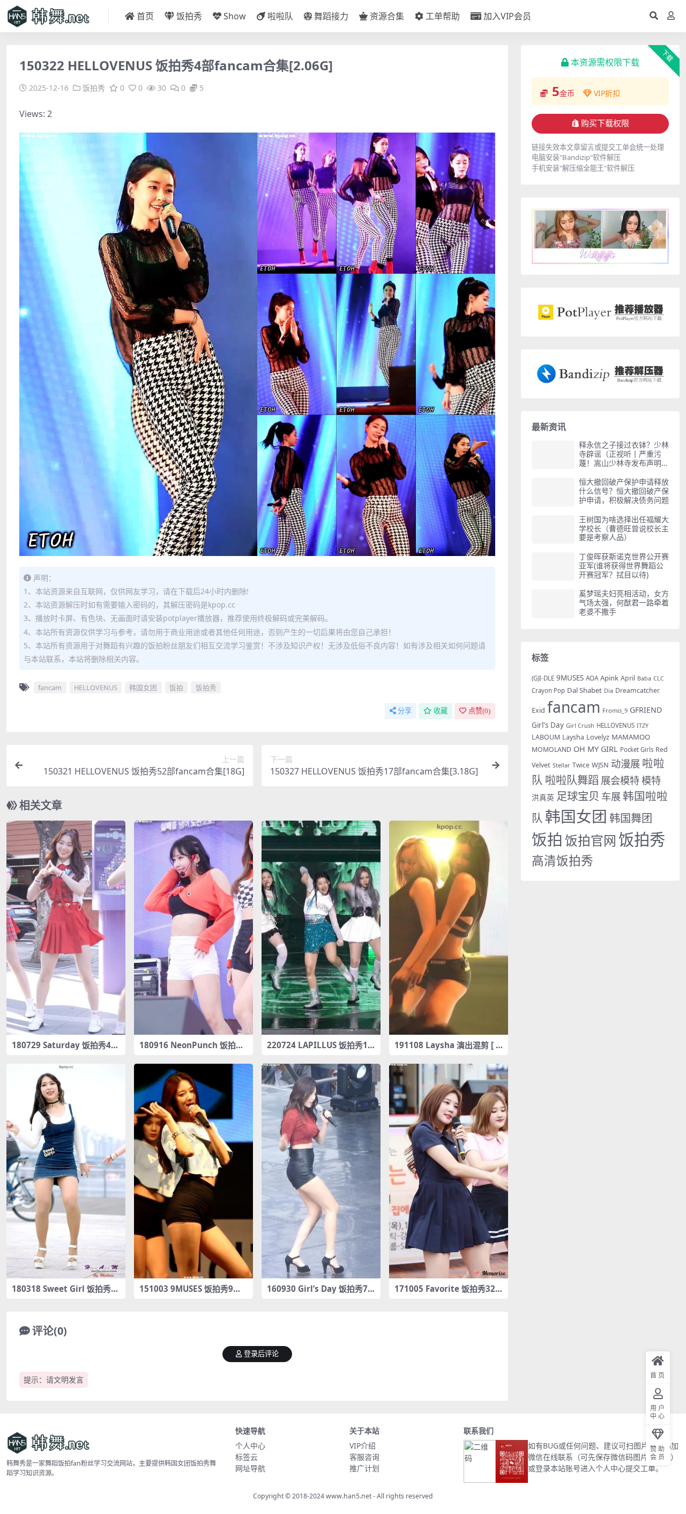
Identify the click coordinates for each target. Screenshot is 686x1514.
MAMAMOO (631, 737)
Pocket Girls (636, 749)
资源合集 (387, 16)
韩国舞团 (630, 817)
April (628, 678)
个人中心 (250, 1445)
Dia (608, 690)
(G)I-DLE (543, 678)
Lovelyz (597, 737)
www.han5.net (348, 1496)
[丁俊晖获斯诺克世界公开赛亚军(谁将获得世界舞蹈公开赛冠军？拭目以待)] (553, 566)
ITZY (642, 725)
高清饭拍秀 (562, 860)
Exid (538, 710)
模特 (651, 780)
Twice (581, 765)
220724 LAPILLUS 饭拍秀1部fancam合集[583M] (317, 1050)
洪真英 (543, 797)
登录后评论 (261, 1354)
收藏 (441, 711)
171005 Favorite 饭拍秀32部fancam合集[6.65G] (444, 1293)
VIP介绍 (362, 1445)
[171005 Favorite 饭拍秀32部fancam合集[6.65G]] (448, 1171)
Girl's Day (548, 725)
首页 (145, 16)
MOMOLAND (551, 749)
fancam (50, 687)
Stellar (561, 765)
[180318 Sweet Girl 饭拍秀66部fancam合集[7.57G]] (65, 1171)
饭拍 (176, 687)
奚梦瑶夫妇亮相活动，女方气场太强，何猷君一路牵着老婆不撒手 (624, 602)
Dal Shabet (584, 690)
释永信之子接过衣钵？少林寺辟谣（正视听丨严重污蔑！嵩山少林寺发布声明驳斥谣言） (624, 458)
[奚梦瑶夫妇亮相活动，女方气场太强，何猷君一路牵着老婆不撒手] (553, 603)
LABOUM (546, 737)
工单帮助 (443, 16)
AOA (592, 678)
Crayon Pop (548, 690)
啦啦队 (280, 16)
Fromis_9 (615, 710)
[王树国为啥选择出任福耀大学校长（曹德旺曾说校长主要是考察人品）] (553, 529)
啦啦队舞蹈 (572, 779)
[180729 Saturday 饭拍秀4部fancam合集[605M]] (65, 928)
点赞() (479, 711)
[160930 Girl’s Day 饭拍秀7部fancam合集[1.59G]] (321, 1171)
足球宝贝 (577, 795)
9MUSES (570, 678)
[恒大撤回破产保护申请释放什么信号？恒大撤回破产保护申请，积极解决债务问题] (553, 492)
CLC (658, 678)
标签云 (246, 1457)
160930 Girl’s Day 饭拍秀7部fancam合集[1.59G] (317, 1293)
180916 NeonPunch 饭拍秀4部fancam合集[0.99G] (191, 1050)
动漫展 (625, 763)
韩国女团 (143, 687)
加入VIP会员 (507, 16)
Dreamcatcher (637, 690)
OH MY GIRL (595, 749)
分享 (405, 711)
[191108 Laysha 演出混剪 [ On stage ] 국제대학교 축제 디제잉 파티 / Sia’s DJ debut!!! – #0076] (448, 928)
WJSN (600, 765)
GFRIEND (646, 710)
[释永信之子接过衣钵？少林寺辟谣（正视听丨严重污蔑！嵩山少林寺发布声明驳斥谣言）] (553, 455)
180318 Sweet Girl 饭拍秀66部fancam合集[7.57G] (64, 1293)
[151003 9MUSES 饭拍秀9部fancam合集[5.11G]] (193, 1171)
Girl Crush (580, 725)
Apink (609, 678)
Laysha (573, 737)
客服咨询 (364, 1457)
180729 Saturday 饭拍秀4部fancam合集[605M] (65, 1050)
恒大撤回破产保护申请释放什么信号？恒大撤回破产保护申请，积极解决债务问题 (624, 491)
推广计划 (364, 1468)
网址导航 (250, 1468)
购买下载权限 (605, 123)
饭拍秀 (189, 16)
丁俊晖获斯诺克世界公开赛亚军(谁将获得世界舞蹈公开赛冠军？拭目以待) (624, 565)
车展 (611, 796)
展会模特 (620, 780)
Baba (644, 678)
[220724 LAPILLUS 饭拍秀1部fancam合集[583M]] (321, 928)
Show (234, 16)
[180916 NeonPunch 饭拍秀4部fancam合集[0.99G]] (193, 928)
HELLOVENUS (95, 687)
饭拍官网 (590, 840)
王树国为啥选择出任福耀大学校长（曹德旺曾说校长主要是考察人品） (624, 528)
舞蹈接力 (331, 16)
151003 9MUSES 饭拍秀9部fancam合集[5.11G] (191, 1293)
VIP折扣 (607, 93)
